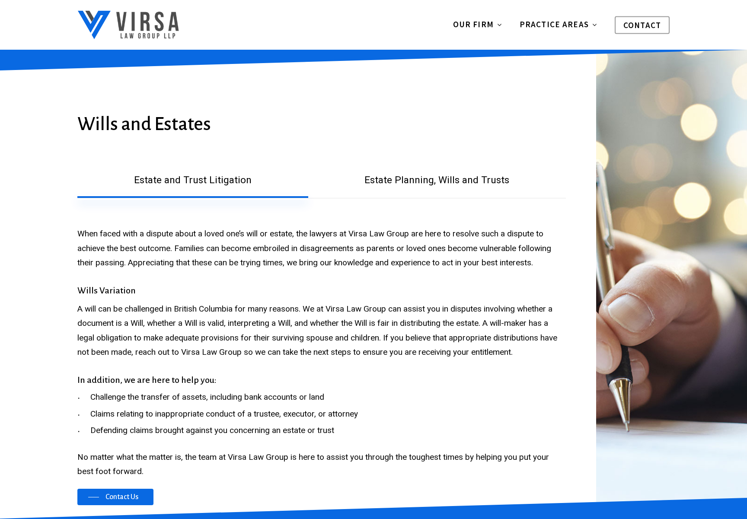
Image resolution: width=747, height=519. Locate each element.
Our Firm (473, 25)
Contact (642, 25)
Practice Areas (554, 25)
